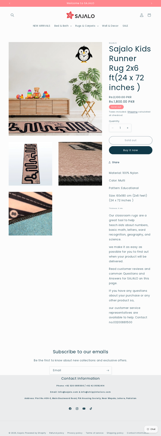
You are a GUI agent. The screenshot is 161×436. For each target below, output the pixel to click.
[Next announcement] (151, 3)
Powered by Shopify (35, 433)
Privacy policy (75, 433)
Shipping (132, 111)
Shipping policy (115, 433)
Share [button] (115, 162)
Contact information (138, 433)
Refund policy (56, 433)
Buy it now (130, 150)
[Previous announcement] (9, 3)
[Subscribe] (107, 370)
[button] (12, 15)
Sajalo (20, 433)
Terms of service (94, 433)
